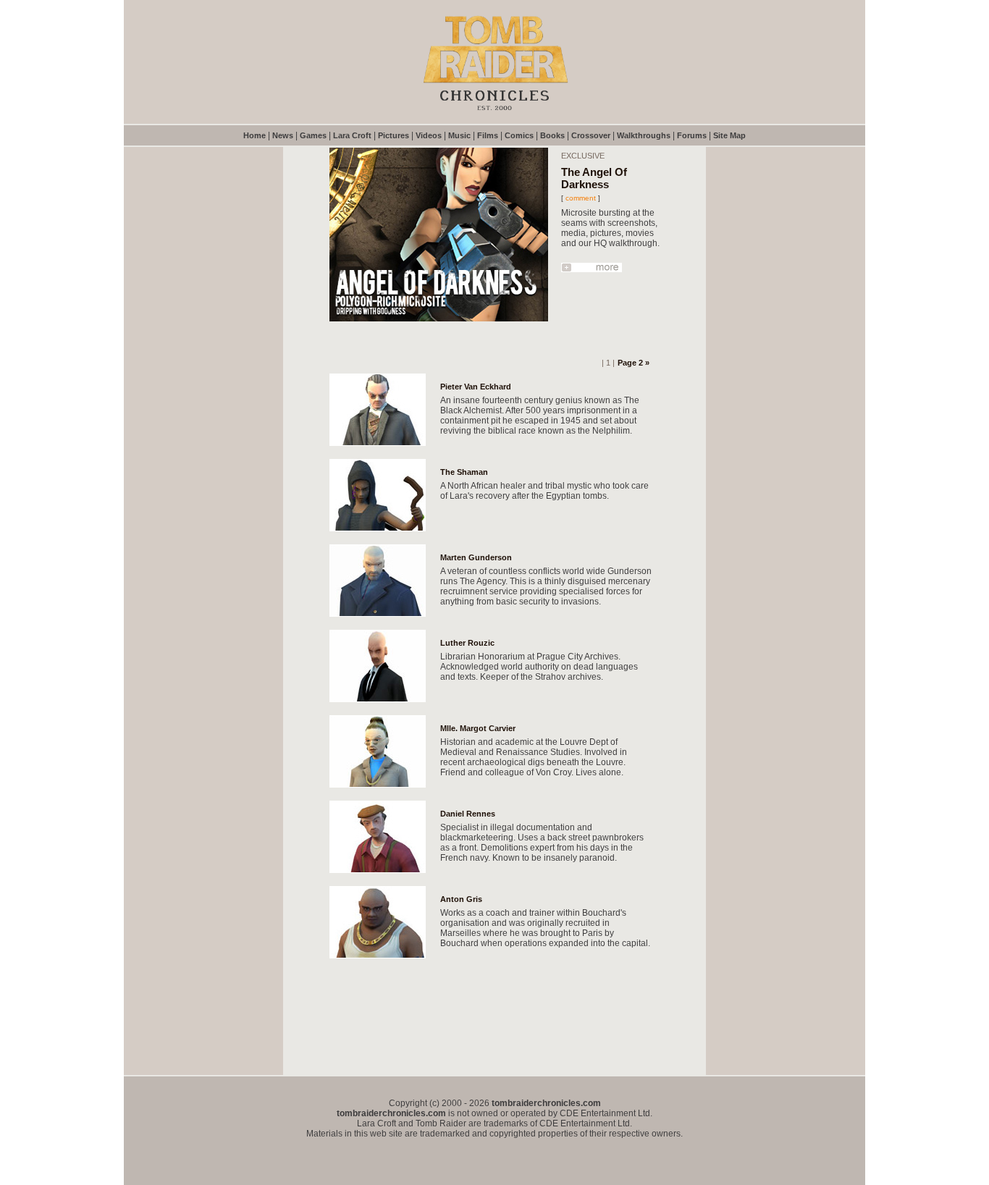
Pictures (393, 135)
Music (459, 135)
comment (580, 198)
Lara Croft (352, 135)
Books (552, 135)
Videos (429, 135)
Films (487, 135)
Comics (519, 135)
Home (254, 135)
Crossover (590, 135)
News (282, 135)
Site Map (729, 135)
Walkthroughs (643, 135)
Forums (692, 135)
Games (313, 135)
